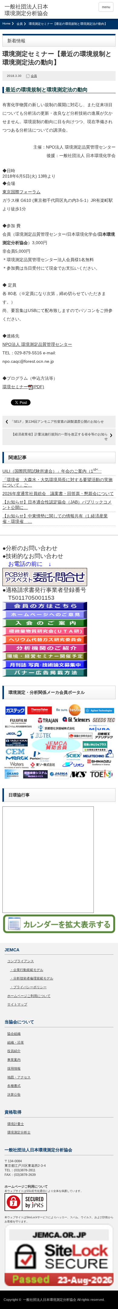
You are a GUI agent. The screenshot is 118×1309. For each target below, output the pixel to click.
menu (106, 7)
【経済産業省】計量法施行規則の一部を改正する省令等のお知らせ (59, 436)
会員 (20, 23)
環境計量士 (15, 1124)
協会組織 (14, 1033)
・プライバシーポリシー (28, 987)
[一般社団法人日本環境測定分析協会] (28, 10)
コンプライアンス (20, 961)
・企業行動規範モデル (26, 970)
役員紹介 (14, 1051)
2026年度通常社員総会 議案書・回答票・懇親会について (58, 493)
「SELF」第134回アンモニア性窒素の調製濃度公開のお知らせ (57, 421)
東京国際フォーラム (21, 191)
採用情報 (14, 1068)
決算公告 (14, 1094)
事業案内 (14, 1059)
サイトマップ (17, 1004)
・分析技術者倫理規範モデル (31, 978)
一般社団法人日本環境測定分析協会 (49, 1299)
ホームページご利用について (29, 996)
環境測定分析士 (19, 1132)
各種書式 (14, 1086)
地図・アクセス (19, 1077)
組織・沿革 (15, 1042)
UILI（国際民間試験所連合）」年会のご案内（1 (52, 471)
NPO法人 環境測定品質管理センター (37, 344)
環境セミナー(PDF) (23, 386)
